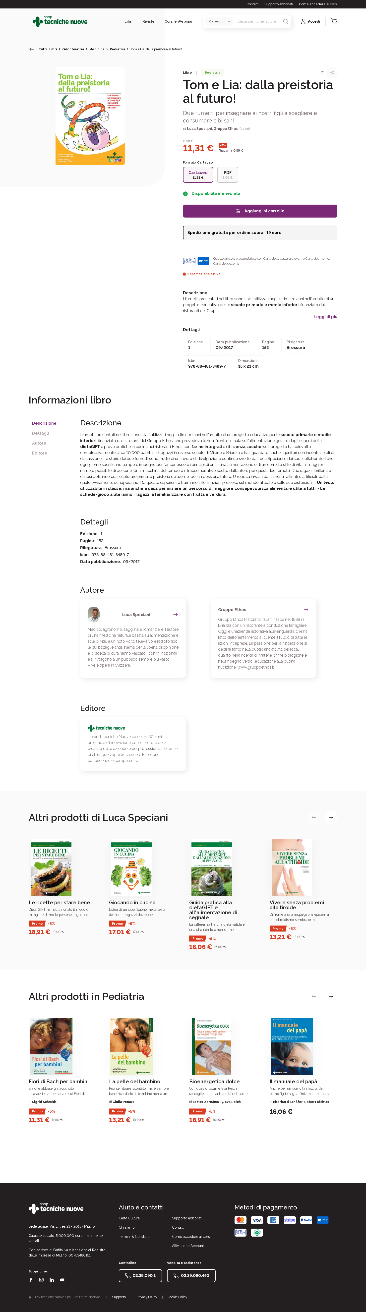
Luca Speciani (199, 129)
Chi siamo (127, 1227)
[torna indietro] (32, 49)
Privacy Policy (146, 1297)
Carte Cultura (129, 1218)
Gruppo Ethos (226, 129)
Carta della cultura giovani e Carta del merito (296, 258)
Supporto (119, 1297)
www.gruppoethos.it (256, 667)
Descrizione (44, 423)
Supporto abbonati (278, 4)
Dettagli (40, 433)
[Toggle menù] (31, 21)
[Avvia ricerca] (286, 21)
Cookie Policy (177, 1297)
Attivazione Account (188, 1246)
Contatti (252, 4)
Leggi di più (325, 317)
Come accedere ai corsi (318, 4)
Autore (39, 443)
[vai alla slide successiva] (330, 817)
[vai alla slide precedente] (313, 817)
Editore (39, 453)
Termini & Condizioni (135, 1237)
